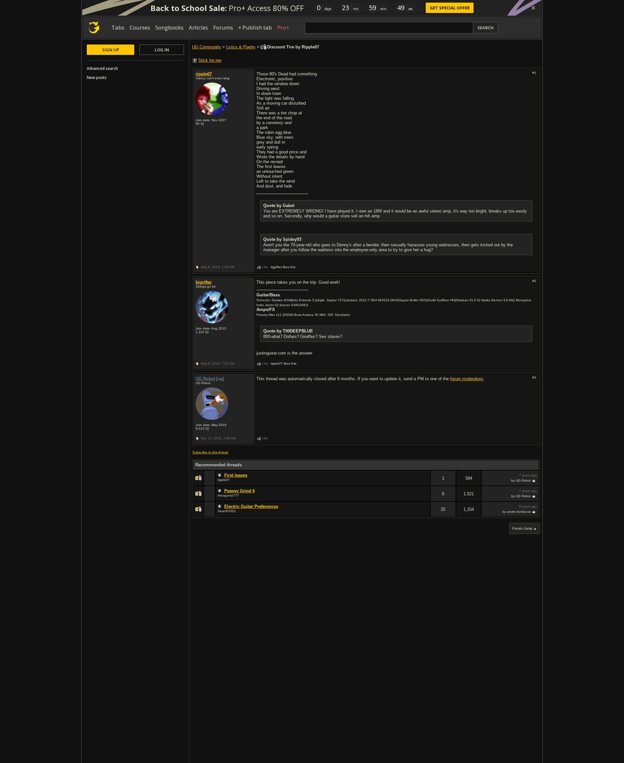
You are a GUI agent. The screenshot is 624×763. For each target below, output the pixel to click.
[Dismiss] (533, 8)
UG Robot (205, 378)
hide (425, 482)
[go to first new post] (220, 475)
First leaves (235, 475)
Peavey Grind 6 (239, 490)
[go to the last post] (534, 480)
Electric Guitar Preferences (251, 506)
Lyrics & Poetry (240, 47)
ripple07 (204, 73)
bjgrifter (204, 282)
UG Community (206, 47)
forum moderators (466, 378)
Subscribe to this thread (210, 452)
